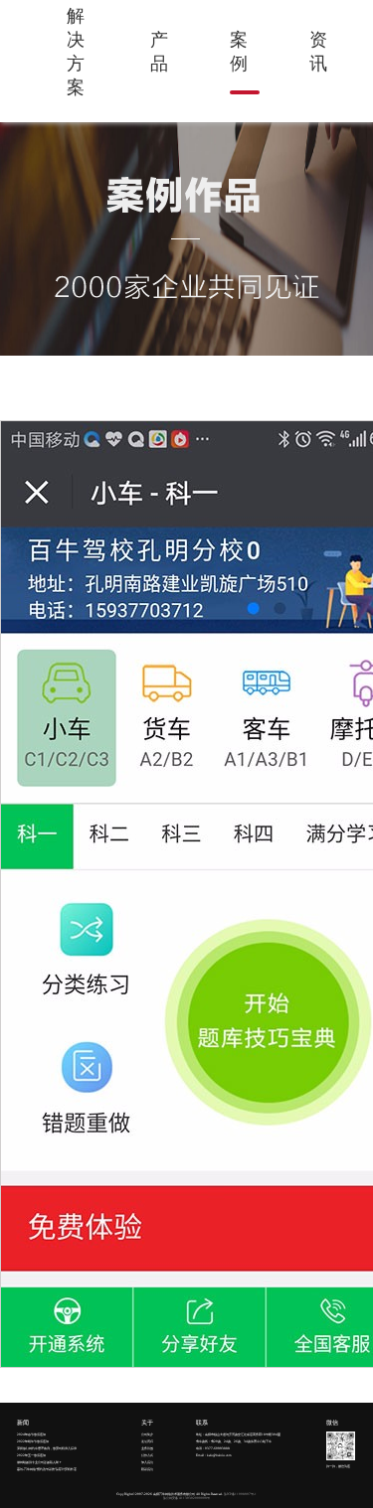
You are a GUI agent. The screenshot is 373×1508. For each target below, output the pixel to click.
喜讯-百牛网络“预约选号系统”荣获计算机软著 (47, 1469)
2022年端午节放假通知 (33, 1441)
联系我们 (147, 1469)
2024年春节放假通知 (31, 1434)
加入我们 (147, 1462)
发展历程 (147, 1441)
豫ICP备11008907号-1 (240, 1494)
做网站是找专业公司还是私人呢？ (39, 1462)
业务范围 (147, 1448)
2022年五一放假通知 (31, 1455)
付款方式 (147, 1455)
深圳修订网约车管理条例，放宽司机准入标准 (47, 1448)
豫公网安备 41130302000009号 (186, 1498)
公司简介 (147, 1434)
